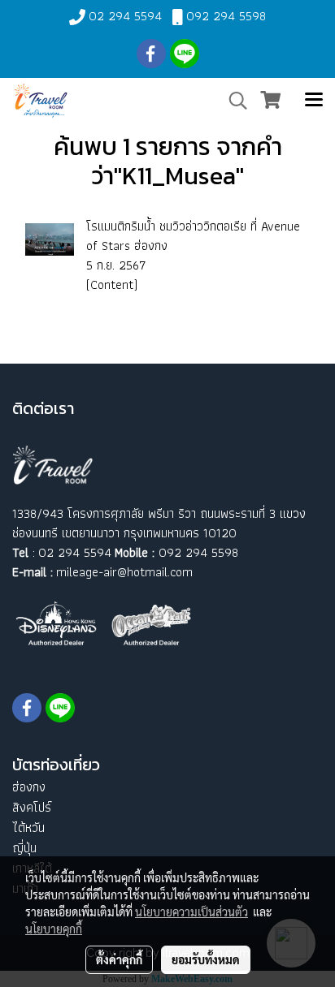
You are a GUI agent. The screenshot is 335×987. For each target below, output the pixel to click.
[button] (232, 101)
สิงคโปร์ (31, 807)
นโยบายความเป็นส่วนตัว (191, 911)
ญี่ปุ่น (24, 848)
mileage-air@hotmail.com (124, 572)
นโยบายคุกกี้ (53, 928)
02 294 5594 (125, 16)
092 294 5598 (226, 16)
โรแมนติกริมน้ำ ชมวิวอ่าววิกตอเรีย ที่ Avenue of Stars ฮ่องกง (193, 236)
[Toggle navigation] (314, 101)
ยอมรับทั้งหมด (206, 959)
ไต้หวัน (28, 827)
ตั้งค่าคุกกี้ (119, 959)
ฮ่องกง (29, 787)
